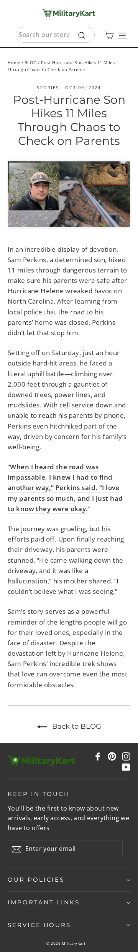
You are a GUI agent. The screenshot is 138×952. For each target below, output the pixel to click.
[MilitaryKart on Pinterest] (112, 756)
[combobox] (55, 35)
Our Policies (36, 879)
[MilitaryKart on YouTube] (126, 766)
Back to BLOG (75, 726)
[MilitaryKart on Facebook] (98, 756)
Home (14, 62)
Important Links (44, 902)
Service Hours (39, 925)
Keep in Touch (39, 794)
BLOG (31, 62)
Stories (48, 87)
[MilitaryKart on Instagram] (126, 756)
